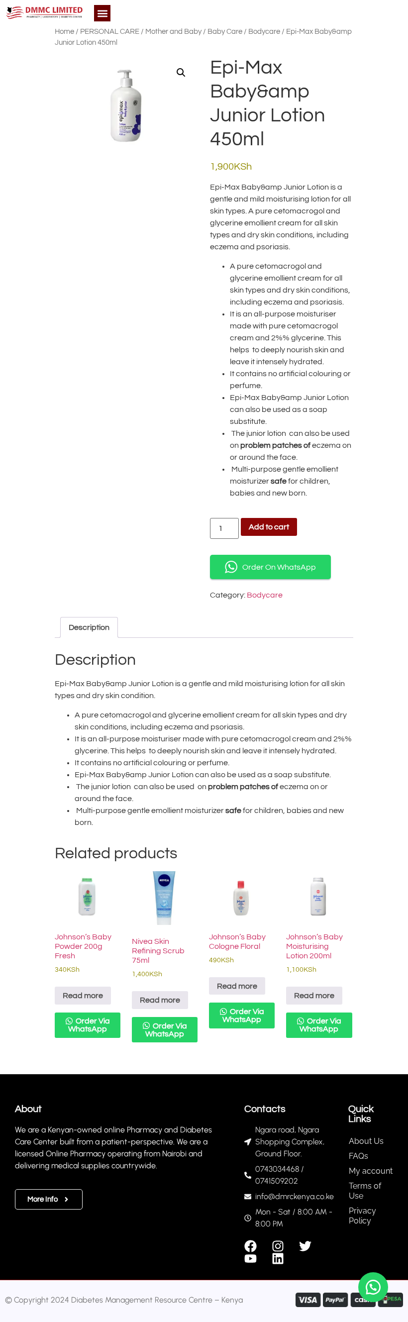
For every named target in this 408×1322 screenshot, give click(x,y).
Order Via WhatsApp (89, 1025)
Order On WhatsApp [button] (279, 567)
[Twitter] (305, 1246)
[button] (102, 13)
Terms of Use (365, 1191)
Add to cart (269, 527)
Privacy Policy (362, 1215)
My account (371, 1171)
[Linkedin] (278, 1258)
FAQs (358, 1156)
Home (64, 31)
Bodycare (264, 31)
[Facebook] (250, 1246)
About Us (366, 1141)
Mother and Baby (173, 31)
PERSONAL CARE (109, 31)
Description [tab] (89, 627)
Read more (83, 996)
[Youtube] (250, 1258)
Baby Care (224, 31)
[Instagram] (278, 1246)
